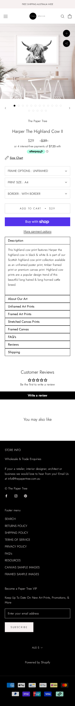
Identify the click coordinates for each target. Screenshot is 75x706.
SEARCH (10, 519)
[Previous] (5, 108)
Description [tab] (15, 240)
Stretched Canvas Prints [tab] (23, 321)
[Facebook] (6, 495)
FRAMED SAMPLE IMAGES (22, 574)
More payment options (37, 231)
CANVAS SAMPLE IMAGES (22, 567)
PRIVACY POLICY (16, 546)
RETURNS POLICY (16, 526)
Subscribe (19, 627)
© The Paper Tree (37, 657)
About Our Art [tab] (17, 299)
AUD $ (35, 648)
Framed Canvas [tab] (18, 329)
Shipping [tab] (14, 352)
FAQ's (8, 553)
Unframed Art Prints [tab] (21, 306)
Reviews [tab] (13, 344)
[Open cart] (69, 16)
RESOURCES (13, 560)
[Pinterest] (25, 495)
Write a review (37, 395)
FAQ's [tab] (12, 337)
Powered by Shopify (37, 662)
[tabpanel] (37, 269)
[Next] (69, 108)
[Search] (62, 16)
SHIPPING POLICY (16, 533)
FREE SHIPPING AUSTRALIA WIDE (37, 4)
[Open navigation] (6, 16)
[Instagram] (15, 495)
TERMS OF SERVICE (17, 540)
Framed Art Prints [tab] (19, 314)
